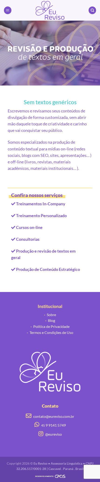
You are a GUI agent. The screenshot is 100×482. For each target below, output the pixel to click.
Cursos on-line (29, 227)
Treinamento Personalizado (41, 215)
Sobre (50, 314)
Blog (50, 320)
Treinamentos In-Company (40, 203)
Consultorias (28, 239)
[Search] (92, 10)
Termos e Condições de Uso (50, 332)
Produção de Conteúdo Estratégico (48, 269)
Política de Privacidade (50, 326)
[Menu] (7, 10)
